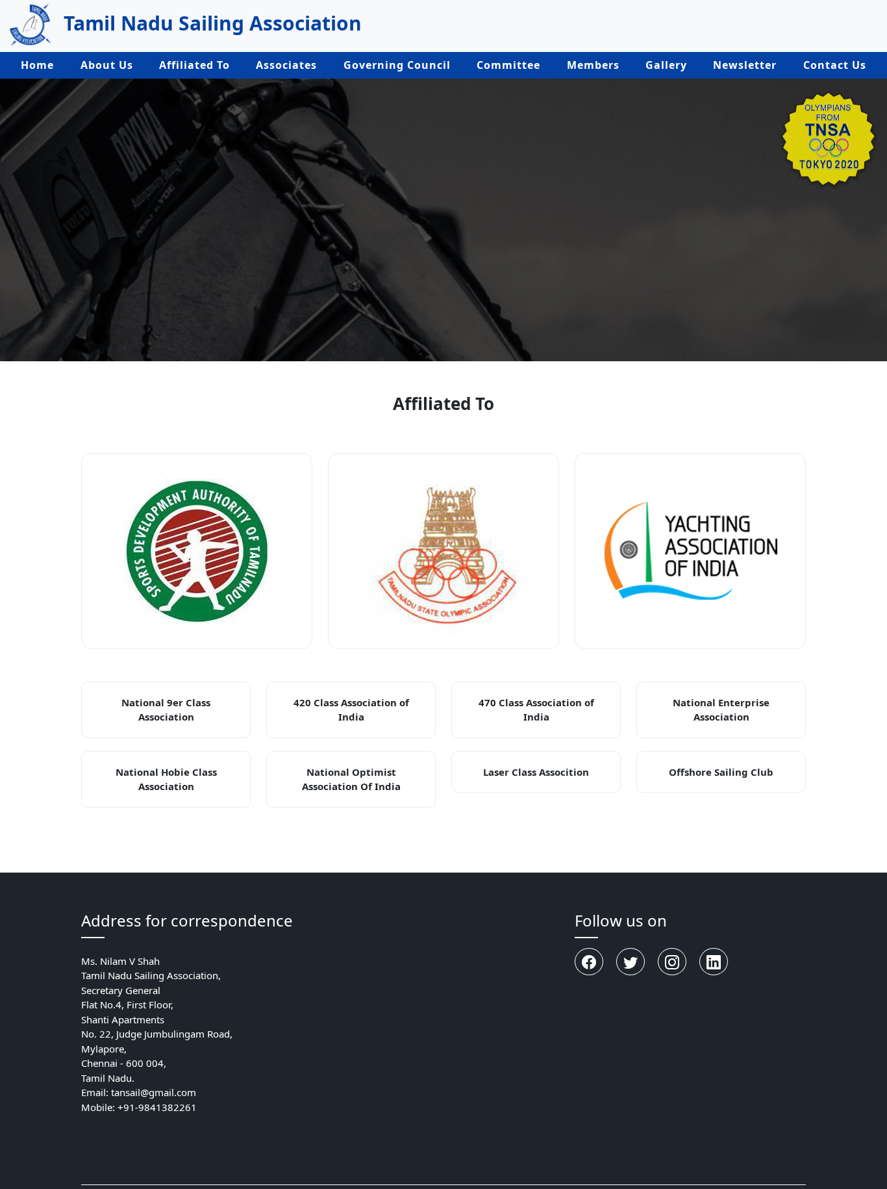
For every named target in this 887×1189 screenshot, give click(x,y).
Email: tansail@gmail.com (138, 1092)
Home (37, 65)
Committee (508, 65)
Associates (286, 65)
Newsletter (745, 65)
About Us (107, 65)
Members (593, 65)
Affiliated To (194, 65)
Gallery (666, 65)
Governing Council (397, 65)
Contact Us (834, 65)
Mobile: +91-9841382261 (139, 1107)
